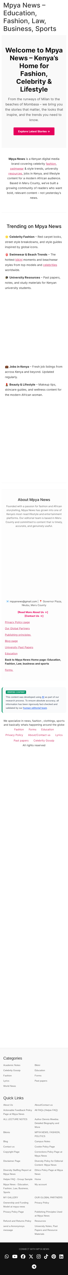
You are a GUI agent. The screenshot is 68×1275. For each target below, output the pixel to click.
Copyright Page (11, 1151)
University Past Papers (19, 647)
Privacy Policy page (17, 622)
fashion (51, 163)
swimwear (17, 168)
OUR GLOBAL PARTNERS (48, 1197)
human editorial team (35, 708)
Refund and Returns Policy (17, 1221)
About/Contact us (39, 735)
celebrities (50, 265)
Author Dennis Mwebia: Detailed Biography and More (47, 1123)
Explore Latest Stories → (34, 131)
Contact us (9, 1146)
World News (9, 1086)
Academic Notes (11, 1065)
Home (38, 1179)
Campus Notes (42, 1141)
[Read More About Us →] (33, 612)
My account (41, 1184)
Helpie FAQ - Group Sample (18, 1179)
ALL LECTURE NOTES (15, 1119)
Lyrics (59, 735)
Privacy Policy (14, 735)
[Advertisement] (34, 433)
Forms (9, 670)
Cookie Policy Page (45, 1146)
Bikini (37, 1065)
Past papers (21, 740)
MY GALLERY (10, 1197)
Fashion (19, 729)
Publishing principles (18, 634)
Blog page (11, 641)
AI (43, 697)
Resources (40, 1221)
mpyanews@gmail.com (23, 601)
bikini (18, 259)
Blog (5, 1141)
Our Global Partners (17, 628)
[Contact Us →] (34, 615)
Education (11, 653)
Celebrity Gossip (44, 740)
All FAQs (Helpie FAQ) (46, 1110)
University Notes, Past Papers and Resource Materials (46, 1230)
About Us (8, 1105)
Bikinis (6, 1132)
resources (15, 173)
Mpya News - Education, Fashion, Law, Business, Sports (16, 1188)
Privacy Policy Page (13, 1211)
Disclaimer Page (11, 1161)
